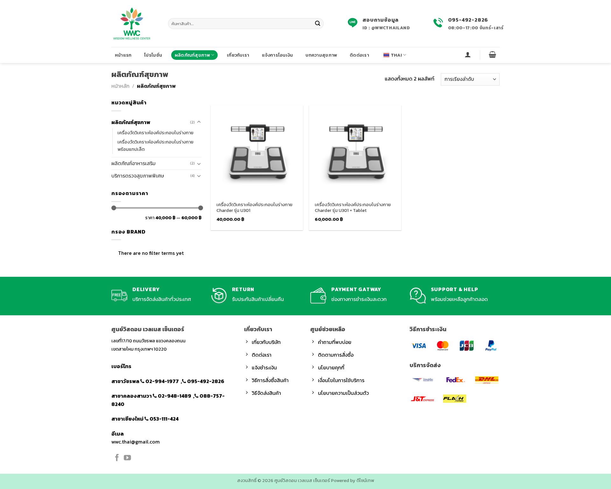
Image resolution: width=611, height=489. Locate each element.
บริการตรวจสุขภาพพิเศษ (137, 175)
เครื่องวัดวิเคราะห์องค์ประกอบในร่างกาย (155, 132)
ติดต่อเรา (359, 55)
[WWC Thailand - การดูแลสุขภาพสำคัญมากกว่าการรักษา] (134, 23)
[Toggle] (198, 122)
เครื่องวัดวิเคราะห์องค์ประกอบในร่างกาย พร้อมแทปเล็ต (155, 145)
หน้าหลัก (120, 86)
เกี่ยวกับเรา (238, 55)
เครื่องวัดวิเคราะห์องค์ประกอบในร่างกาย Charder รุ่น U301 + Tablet (353, 207)
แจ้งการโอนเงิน (277, 55)
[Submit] (317, 23)
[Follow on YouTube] (127, 458)
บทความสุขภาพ (321, 55)
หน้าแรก (123, 55)
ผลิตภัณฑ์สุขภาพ (192, 55)
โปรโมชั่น (153, 55)
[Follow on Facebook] (116, 458)
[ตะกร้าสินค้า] (492, 54)
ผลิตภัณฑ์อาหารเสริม (133, 163)
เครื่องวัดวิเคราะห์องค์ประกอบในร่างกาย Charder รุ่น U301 (254, 207)
